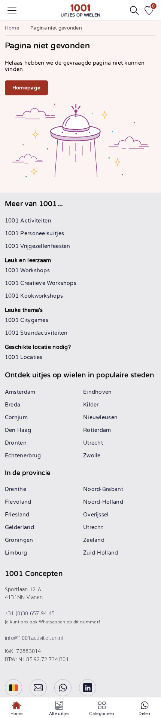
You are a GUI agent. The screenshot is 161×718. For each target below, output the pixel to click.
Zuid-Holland (100, 553)
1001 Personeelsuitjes (34, 233)
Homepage (26, 88)
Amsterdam (20, 392)
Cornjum (16, 417)
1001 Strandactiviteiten (36, 333)
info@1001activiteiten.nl (34, 637)
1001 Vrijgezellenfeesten (37, 246)
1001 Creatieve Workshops (40, 283)
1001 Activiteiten (28, 221)
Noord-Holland (103, 502)
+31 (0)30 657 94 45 (30, 613)
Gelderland (19, 527)
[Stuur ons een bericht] (38, 687)
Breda (13, 405)
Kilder (91, 405)
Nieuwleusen (100, 417)
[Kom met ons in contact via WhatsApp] (63, 687)
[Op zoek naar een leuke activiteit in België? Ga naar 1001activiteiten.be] (13, 687)
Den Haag (18, 430)
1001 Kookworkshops (34, 296)
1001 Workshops (27, 270)
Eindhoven (97, 392)
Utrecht (93, 443)
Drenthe (15, 489)
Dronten (16, 443)
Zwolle (92, 455)
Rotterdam (97, 430)
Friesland (17, 515)
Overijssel (96, 515)
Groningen (19, 540)
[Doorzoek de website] (134, 10)
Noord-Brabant (103, 489)
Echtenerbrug (23, 455)
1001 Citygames (26, 320)
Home (12, 28)
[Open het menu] (11, 10)
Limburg (16, 553)
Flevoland (18, 502)
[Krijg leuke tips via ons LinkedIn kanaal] (87, 687)
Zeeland (93, 540)
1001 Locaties (24, 357)
